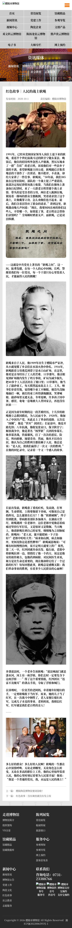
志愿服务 (50, 72)
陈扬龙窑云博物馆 (35, 36)
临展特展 (40, 825)
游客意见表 (42, 860)
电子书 (12, 45)
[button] (67, 5)
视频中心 (12, 27)
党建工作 (35, 20)
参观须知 (40, 844)
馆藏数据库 (8, 849)
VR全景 (7, 830)
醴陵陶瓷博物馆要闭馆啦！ (30, 790)
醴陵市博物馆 (33, 920)
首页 (12, 13)
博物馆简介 (8, 820)
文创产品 (60, 27)
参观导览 (60, 20)
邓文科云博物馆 (12, 34)
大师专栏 (35, 45)
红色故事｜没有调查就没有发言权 (33, 795)
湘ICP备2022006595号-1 (46, 921)
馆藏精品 (60, 13)
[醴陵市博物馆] (9, 5)
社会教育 (36, 72)
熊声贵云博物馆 (60, 34)
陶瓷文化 (58, 66)
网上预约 (60, 45)
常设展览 (35, 13)
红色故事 (22, 72)
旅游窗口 (40, 830)
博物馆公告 (29, 66)
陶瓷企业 (35, 27)
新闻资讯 (12, 20)
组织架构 (7, 825)
